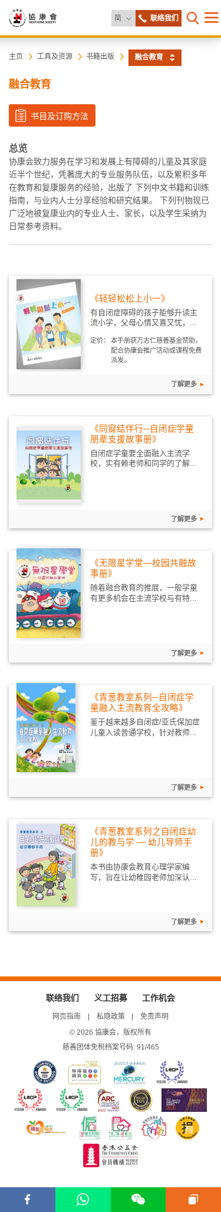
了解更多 (184, 384)
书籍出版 (100, 56)
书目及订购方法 (58, 116)
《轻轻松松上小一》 (130, 298)
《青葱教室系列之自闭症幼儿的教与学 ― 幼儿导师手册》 (143, 842)
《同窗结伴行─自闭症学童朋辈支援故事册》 (142, 434)
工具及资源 (54, 56)
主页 (16, 56)
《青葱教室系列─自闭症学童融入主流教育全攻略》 (142, 703)
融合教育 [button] (149, 57)
